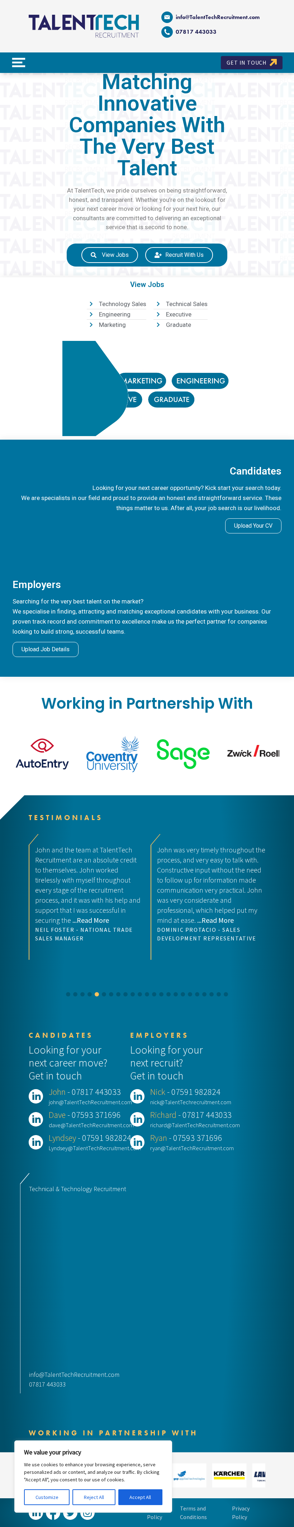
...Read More (93, 920)
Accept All (140, 1497)
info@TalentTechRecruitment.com (218, 17)
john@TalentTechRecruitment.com (90, 1102)
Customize (46, 1497)
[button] (68, 994)
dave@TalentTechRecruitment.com (91, 1125)
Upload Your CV (253, 525)
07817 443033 (47, 1384)
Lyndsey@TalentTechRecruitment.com (95, 1148)
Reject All (94, 1497)
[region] (93, 1476)
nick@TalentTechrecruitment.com (190, 1102)
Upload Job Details (46, 649)
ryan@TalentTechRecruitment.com (192, 1148)
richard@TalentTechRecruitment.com (195, 1125)
